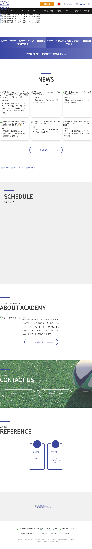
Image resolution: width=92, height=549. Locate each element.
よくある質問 (48, 11)
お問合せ (87, 11)
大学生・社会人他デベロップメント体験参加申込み (69, 42)
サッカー (67, 533)
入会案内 (59, 11)
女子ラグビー (54, 533)
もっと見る (44, 150)
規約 (37, 455)
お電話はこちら (56, 393)
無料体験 (47, 4)
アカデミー (36, 11)
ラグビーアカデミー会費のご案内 (55, 457)
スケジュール (24, 11)
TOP (89, 543)
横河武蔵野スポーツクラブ (27, 533)
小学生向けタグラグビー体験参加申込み (46, 53)
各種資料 (78, 11)
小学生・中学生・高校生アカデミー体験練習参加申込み (23, 42)
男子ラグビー (45, 533)
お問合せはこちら (18, 393)
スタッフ (68, 11)
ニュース (14, 11)
